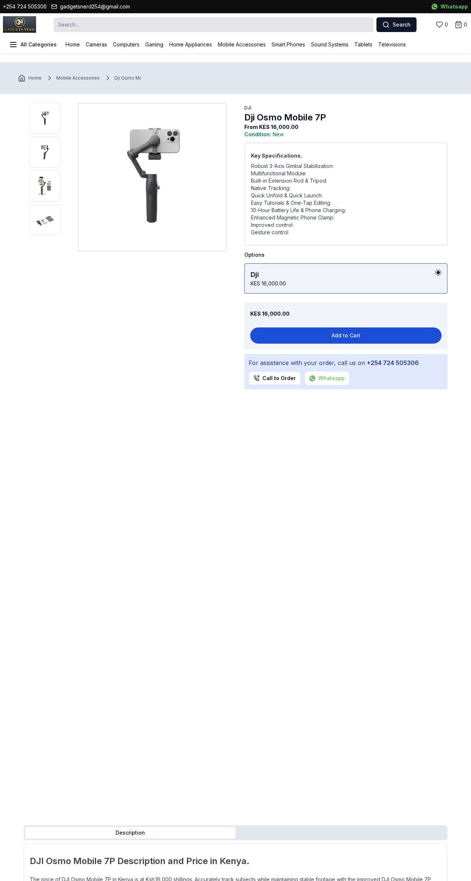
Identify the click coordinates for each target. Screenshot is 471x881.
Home (72, 44)
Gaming (154, 44)
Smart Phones (288, 44)
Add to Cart (346, 335)
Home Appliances (190, 44)
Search (402, 24)
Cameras (96, 44)
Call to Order (279, 378)
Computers (126, 44)
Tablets (363, 44)
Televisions (392, 44)
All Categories (39, 44)
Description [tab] (130, 832)
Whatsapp (454, 6)
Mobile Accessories (242, 44)
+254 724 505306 (25, 6)
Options (254, 255)
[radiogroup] (345, 278)
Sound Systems (329, 44)
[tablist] (235, 832)
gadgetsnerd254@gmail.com (95, 6)
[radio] (438, 272)
